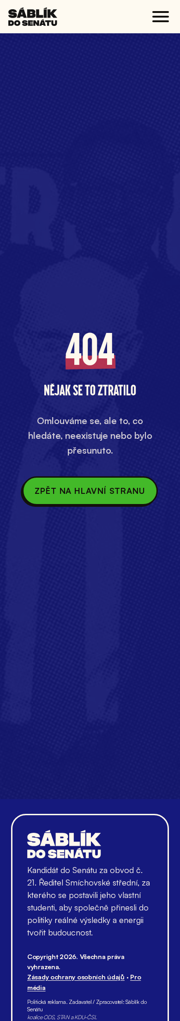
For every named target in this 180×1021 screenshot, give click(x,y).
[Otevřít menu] (161, 17)
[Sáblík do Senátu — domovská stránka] (32, 16)
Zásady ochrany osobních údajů (76, 977)
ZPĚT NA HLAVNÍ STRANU (90, 491)
